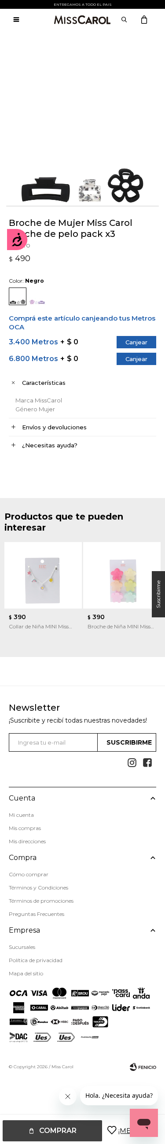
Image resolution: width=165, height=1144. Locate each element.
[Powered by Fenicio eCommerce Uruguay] (143, 1067)
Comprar (58, 1130)
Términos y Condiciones (38, 887)
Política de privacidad (35, 960)
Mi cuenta (21, 815)
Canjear (136, 342)
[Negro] (17, 296)
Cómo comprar (28, 874)
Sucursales (22, 947)
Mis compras (25, 828)
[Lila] (37, 296)
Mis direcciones (27, 841)
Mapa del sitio (26, 973)
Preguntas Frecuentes (36, 914)
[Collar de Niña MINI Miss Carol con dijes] (43, 575)
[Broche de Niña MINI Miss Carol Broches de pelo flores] (122, 575)
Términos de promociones (41, 900)
